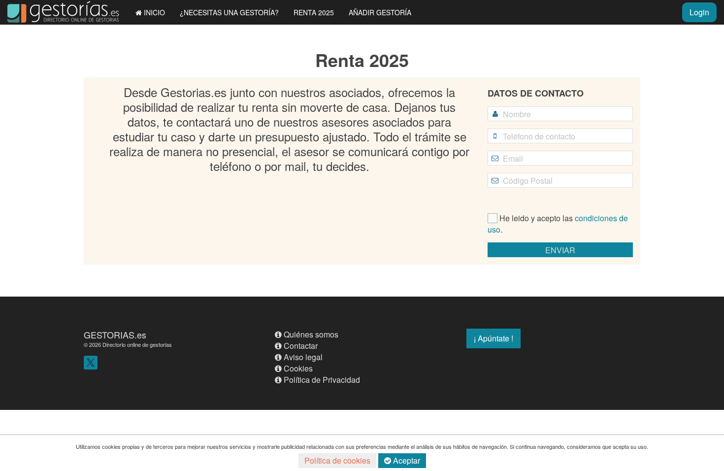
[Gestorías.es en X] (91, 361)
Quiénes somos (311, 334)
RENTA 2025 (314, 12)
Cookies (298, 368)
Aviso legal (303, 357)
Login (699, 12)
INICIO (154, 12)
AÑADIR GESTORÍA (380, 12)
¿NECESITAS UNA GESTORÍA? (229, 12)
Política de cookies (337, 460)
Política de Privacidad (322, 379)
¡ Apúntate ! (493, 338)
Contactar (301, 345)
